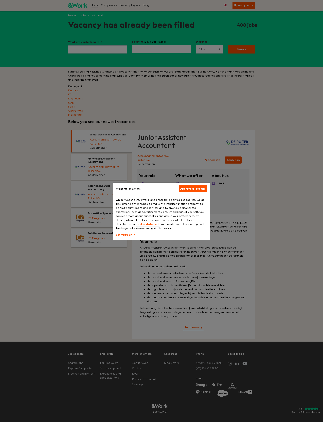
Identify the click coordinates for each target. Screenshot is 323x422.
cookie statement (147, 224)
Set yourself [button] (124, 235)
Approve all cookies (193, 188)
